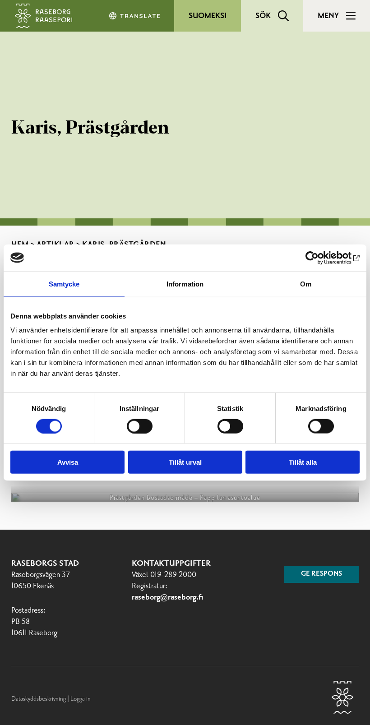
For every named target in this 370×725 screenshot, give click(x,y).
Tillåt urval (185, 462)
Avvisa (67, 462)
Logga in (80, 698)
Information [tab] (185, 283)
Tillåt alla (303, 462)
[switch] (140, 426)
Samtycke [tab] (64, 283)
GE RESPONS (321, 574)
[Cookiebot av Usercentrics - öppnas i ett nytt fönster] (320, 257)
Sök (263, 15)
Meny (328, 15)
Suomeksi (208, 15)
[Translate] (135, 15)
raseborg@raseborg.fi (168, 597)
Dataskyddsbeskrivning (39, 698)
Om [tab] (305, 283)
